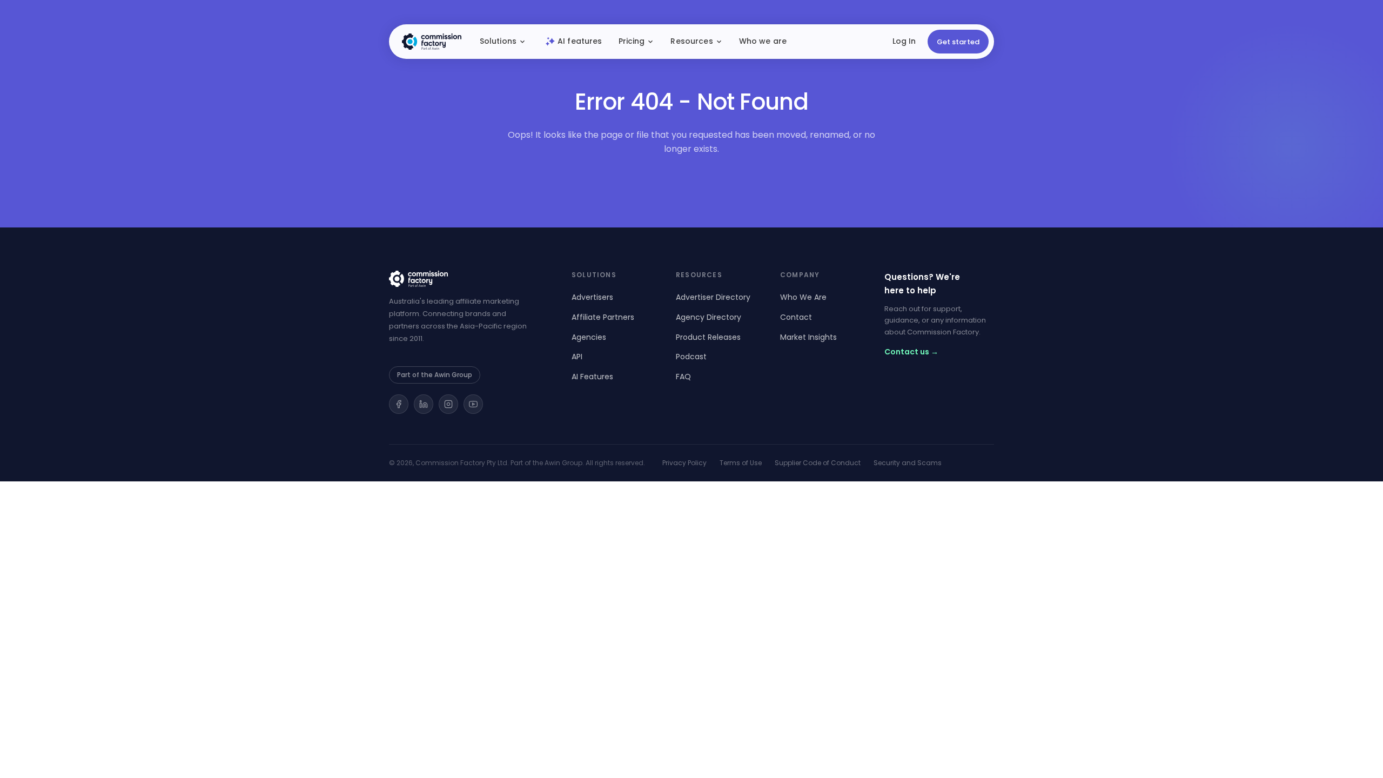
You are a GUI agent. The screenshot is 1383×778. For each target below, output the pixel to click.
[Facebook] (398, 404)
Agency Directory (708, 317)
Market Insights (808, 337)
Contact (796, 317)
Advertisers (592, 297)
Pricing (632, 41)
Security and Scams (908, 462)
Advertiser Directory (713, 297)
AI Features (592, 376)
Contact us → (911, 351)
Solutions (498, 41)
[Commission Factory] (467, 279)
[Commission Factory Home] (431, 41)
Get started (958, 42)
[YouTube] (473, 404)
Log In (904, 41)
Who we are (763, 41)
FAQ (683, 376)
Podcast (691, 356)
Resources (691, 41)
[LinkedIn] (423, 404)
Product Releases (708, 337)
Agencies (589, 337)
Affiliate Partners (603, 317)
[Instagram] (448, 404)
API (577, 356)
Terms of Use (741, 462)
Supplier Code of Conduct (818, 462)
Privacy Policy (684, 462)
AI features (580, 41)
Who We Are (803, 297)
